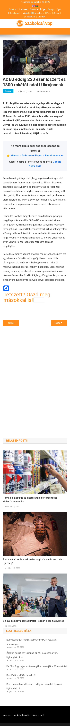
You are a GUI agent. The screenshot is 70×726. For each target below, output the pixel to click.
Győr (59, 9)
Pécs (48, 13)
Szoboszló (30, 17)
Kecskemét (15, 13)
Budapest (23, 9)
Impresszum (9, 715)
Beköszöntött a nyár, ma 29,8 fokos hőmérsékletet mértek (60, 323)
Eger (43, 9)
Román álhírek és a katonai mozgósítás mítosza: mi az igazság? (33, 561)
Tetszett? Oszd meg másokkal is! (26, 297)
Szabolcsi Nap (38, 23)
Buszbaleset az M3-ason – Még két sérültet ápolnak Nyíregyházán (34, 686)
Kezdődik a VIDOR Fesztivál (21, 675)
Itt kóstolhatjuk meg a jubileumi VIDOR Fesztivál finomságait (31, 641)
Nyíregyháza (38, 13)
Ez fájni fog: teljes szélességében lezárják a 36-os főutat (36, 666)
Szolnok (41, 17)
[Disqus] (35, 375)
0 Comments (43, 91)
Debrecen (34, 9)
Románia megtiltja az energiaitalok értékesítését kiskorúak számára (30, 499)
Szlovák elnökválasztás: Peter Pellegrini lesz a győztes (33, 621)
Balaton (12, 9)
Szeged (57, 13)
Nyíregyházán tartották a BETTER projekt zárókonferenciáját (13, 323)
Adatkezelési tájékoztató (30, 715)
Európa (51, 9)
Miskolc (26, 13)
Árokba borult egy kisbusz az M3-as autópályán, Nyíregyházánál (32, 655)
